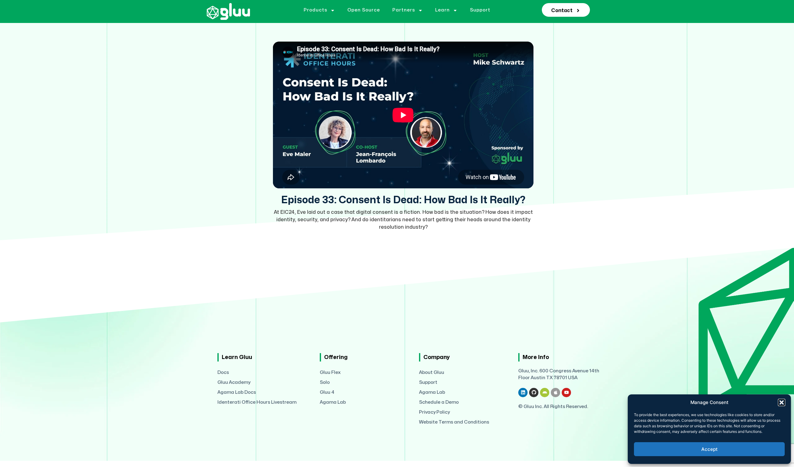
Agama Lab (333, 402)
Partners (403, 10)
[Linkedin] (523, 392)
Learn (442, 10)
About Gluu (431, 372)
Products (315, 10)
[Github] (533, 392)
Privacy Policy (434, 412)
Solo (325, 382)
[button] (781, 402)
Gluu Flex (330, 372)
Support (480, 10)
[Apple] (555, 392)
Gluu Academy (233, 382)
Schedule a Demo (439, 402)
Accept (709, 449)
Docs (223, 372)
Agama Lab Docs (236, 392)
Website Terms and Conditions (454, 422)
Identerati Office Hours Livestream (257, 402)
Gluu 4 (327, 392)
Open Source (363, 10)
